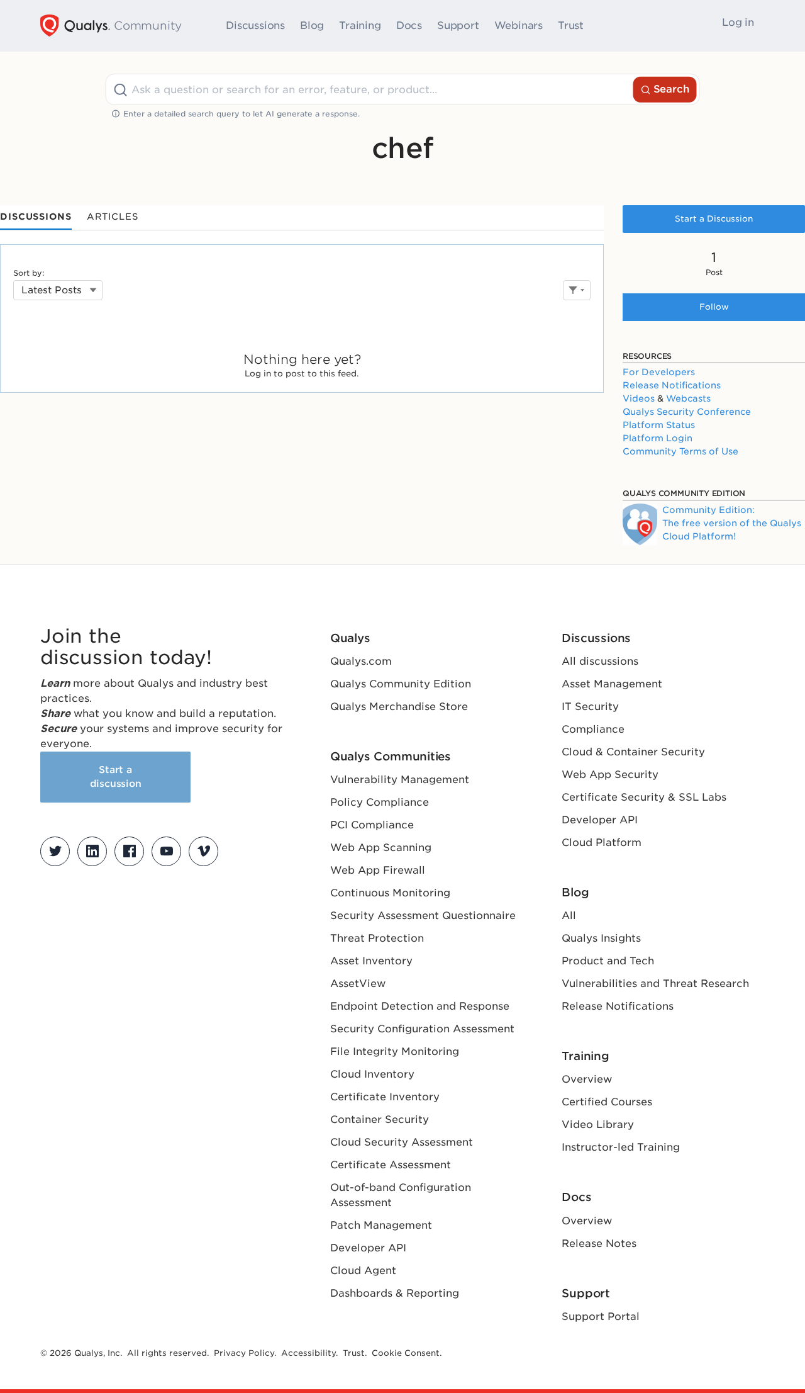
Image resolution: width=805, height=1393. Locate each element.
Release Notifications (672, 385)
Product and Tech (608, 961)
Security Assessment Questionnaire (423, 916)
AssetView (358, 984)
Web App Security (610, 775)
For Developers (659, 372)
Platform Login (657, 438)
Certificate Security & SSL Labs (644, 797)
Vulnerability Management (399, 780)
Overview (587, 1079)
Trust (571, 25)
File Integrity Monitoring (394, 1051)
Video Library (598, 1125)
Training (359, 25)
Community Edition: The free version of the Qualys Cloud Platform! (731, 523)
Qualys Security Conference (687, 412)
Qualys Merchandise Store (399, 707)
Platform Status (659, 425)
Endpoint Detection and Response (419, 1006)
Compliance (593, 729)
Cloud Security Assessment (401, 1142)
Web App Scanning (380, 848)
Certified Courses (607, 1102)
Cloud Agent (363, 1271)
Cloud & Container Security (633, 752)
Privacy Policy (244, 1353)
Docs (409, 25)
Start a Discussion (714, 218)
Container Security (379, 1119)
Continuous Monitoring (390, 893)
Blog (312, 25)
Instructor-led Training (621, 1147)
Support (458, 25)
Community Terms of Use (680, 451)
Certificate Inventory (385, 1097)
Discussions (255, 25)
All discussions (600, 661)
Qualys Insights (601, 938)
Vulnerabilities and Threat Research (655, 984)
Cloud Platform (601, 843)
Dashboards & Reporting (394, 1293)
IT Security (590, 707)
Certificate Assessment (390, 1165)
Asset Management (612, 684)
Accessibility (308, 1353)
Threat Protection (377, 938)
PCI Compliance (372, 825)
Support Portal (601, 1317)
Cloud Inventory (372, 1074)
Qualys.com (361, 661)
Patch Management (381, 1225)
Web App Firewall (377, 870)
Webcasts (688, 398)
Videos (639, 398)
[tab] (36, 217)
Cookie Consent (406, 1353)
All (569, 916)
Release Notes (599, 1243)
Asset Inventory (371, 961)
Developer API (368, 1248)
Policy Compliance (379, 802)
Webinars (518, 25)
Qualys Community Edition (400, 684)
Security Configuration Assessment (422, 1029)
